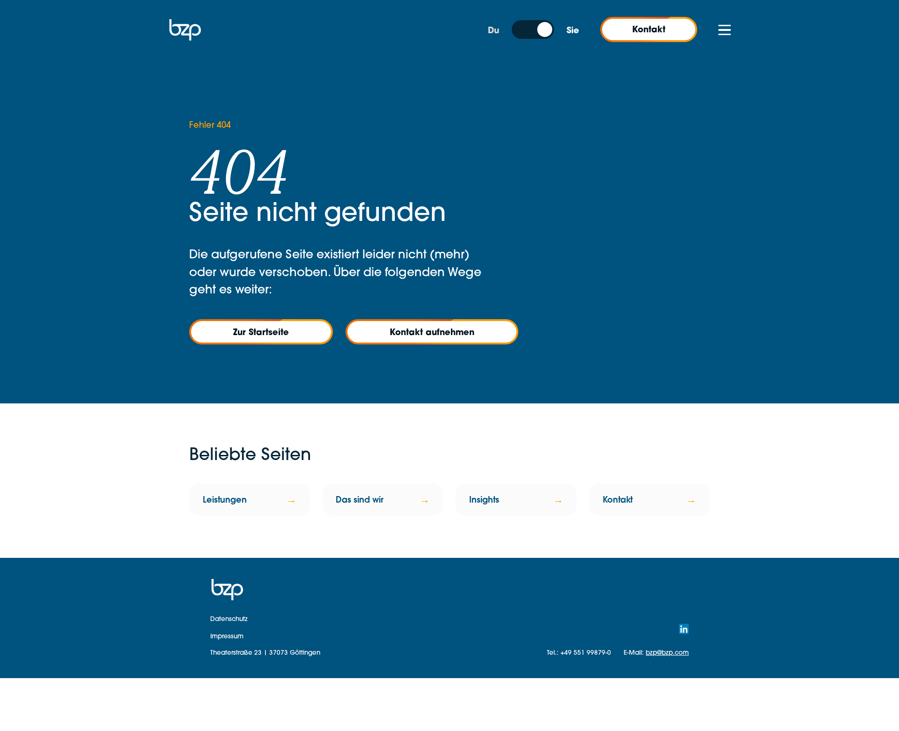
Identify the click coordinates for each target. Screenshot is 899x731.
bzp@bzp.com (667, 652)
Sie (573, 30)
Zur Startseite (261, 331)
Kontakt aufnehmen (432, 331)
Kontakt (648, 29)
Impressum (226, 636)
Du (493, 30)
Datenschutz (229, 618)
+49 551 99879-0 (585, 652)
